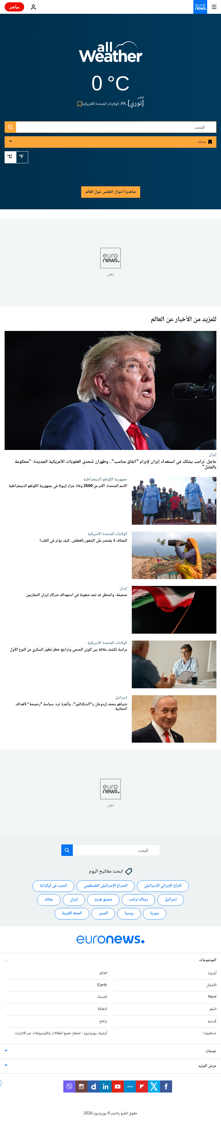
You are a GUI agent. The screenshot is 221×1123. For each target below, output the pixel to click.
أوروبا (212, 973)
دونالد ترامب (138, 899)
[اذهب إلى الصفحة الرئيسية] (200, 7)
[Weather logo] (110, 55)
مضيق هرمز (103, 899)
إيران (212, 454)
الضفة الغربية (72, 913)
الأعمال (211, 985)
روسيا (129, 913)
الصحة (102, 997)
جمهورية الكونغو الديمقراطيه (105, 479)
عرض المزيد (207, 1066)
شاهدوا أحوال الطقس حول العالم (110, 192)
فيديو (212, 1021)
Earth (102, 985)
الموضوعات (207, 960)
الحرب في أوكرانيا (53, 886)
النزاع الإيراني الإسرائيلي (163, 886)
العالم (103, 973)
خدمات (210, 1051)
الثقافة (102, 1009)
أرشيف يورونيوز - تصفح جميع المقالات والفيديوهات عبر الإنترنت (61, 1033)
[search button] (10, 127)
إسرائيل (121, 697)
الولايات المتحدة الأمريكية (107, 534)
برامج (103, 1021)
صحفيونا (209, 1033)
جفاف (48, 899)
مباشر (14, 6)
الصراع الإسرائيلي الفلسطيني (105, 886)
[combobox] (110, 127)
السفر (212, 1009)
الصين (103, 913)
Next (212, 997)
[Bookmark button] (78, 104)
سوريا (154, 913)
